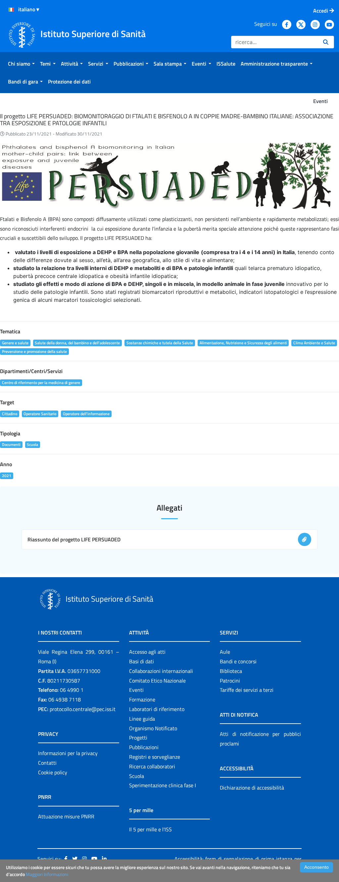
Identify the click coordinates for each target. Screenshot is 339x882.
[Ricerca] (325, 42)
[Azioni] (11, 9)
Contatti (47, 763)
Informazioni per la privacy (68, 753)
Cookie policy (52, 772)
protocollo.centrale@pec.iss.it (83, 709)
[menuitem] (21, 63)
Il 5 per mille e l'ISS (150, 829)
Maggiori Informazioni (47, 874)
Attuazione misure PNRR (66, 816)
